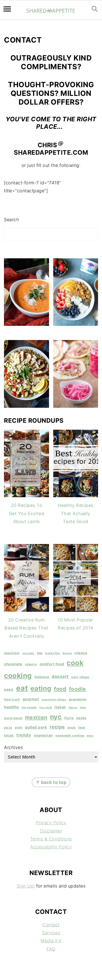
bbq (40, 653)
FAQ (51, 949)
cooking (18, 675)
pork (18, 727)
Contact (51, 924)
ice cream (29, 707)
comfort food (52, 664)
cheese (81, 653)
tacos (9, 735)
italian (60, 707)
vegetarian (43, 735)
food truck (12, 699)
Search (11, 219)
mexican (36, 717)
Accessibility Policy (51, 846)
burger (67, 653)
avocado (28, 653)
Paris (69, 718)
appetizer (12, 653)
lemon (73, 707)
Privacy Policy (51, 822)
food (60, 689)
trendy (23, 735)
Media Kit (51, 940)
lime (83, 707)
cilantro (31, 664)
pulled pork (36, 727)
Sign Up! (26, 886)
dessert (60, 676)
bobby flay (52, 653)
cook (75, 663)
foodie (77, 689)
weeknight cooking (69, 735)
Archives (13, 747)
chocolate (13, 664)
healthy (11, 707)
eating (40, 688)
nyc (56, 717)
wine (90, 735)
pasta (81, 718)
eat (22, 688)
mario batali (13, 718)
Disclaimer (51, 830)
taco (81, 727)
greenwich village (54, 699)
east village (80, 677)
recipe (57, 727)
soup (71, 727)
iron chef (45, 707)
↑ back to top (51, 782)
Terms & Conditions (51, 838)
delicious (41, 677)
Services (51, 932)
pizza (8, 727)
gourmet (31, 699)
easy (8, 689)
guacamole (78, 699)
